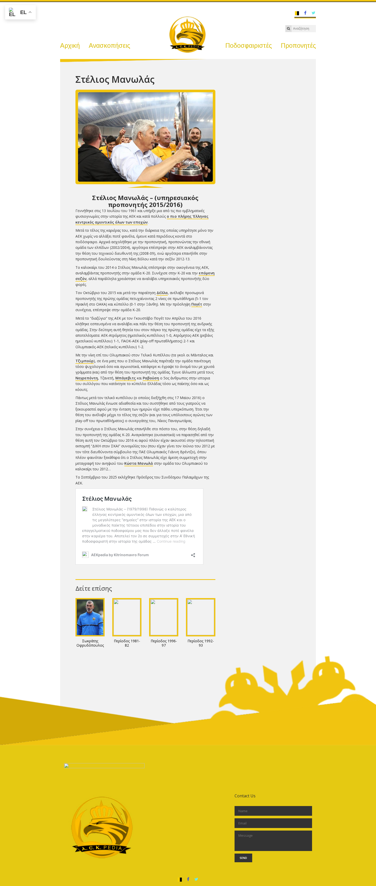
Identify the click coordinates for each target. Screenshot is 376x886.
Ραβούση (151, 378)
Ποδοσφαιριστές (248, 45)
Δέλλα (162, 292)
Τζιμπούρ (84, 360)
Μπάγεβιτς (125, 378)
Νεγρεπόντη (86, 378)
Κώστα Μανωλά (138, 463)
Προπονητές (298, 45)
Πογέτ (196, 304)
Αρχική (70, 45)
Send (243, 858)
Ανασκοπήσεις (109, 45)
